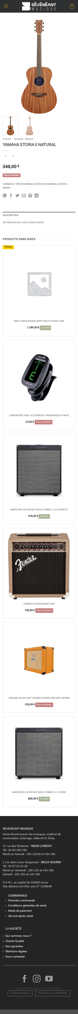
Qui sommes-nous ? (18, 936)
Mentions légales (16, 951)
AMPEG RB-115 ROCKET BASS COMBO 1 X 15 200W (39, 792)
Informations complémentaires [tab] (23, 222)
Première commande (21, 900)
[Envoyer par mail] (24, 196)
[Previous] (8, 66)
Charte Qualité (14, 941)
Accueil (7, 139)
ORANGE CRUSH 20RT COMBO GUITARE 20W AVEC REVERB (39, 698)
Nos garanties (14, 946)
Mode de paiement (20, 911)
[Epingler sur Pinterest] (30, 196)
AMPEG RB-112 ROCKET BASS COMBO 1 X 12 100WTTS (39, 510)
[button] (6, 6)
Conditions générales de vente (27, 905)
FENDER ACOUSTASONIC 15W (39, 604)
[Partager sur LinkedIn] (36, 196)
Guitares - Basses (23, 139)
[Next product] (6, 157)
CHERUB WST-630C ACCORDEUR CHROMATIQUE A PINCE (39, 416)
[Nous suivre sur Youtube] (49, 979)
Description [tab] (10, 215)
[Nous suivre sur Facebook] (24, 979)
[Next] (69, 66)
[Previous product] (13, 157)
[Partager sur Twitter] (17, 196)
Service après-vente (20, 916)
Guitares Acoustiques (46, 184)
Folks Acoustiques (25, 184)
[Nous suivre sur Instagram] (36, 979)
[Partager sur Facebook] (11, 196)
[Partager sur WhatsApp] (5, 196)
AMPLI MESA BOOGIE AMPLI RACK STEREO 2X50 (39, 321)
